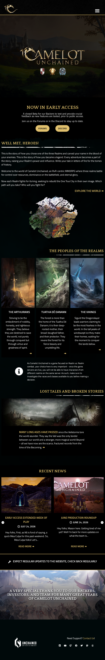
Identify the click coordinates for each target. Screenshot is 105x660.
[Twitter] (81, 645)
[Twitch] (70, 645)
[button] (97, 11)
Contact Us (88, 638)
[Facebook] (76, 645)
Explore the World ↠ (89, 191)
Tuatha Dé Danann (53, 312)
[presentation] (3, 522)
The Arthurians (19, 312)
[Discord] (60, 645)
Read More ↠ (26, 546)
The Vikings (88, 312)
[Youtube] (65, 645)
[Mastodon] (87, 645)
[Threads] (92, 645)
